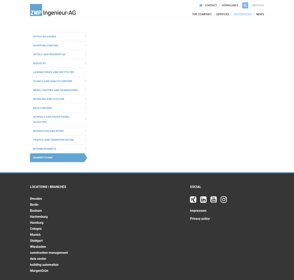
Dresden (36, 199)
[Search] (245, 5)
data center (38, 259)
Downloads (230, 5)
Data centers (42, 107)
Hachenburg (39, 217)
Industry (39, 63)
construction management (49, 253)
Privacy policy (200, 219)
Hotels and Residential (49, 54)
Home (200, 3)
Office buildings (44, 36)
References (243, 14)
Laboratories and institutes (53, 72)
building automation (44, 265)
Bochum (36, 211)
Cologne (36, 229)
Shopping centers (45, 45)
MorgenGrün (39, 271)
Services (222, 14)
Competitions (42, 157)
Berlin (34, 205)
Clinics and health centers (52, 81)
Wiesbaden (38, 247)
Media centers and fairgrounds (55, 90)
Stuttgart (36, 241)
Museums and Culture (48, 98)
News (260, 14)
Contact (211, 5)
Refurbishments (44, 148)
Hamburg (36, 223)
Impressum (198, 211)
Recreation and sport (48, 130)
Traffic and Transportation (53, 139)
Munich (35, 235)
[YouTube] (214, 201)
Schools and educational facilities (51, 119)
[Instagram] (224, 201)
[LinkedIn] (203, 201)
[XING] (193, 201)
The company (202, 14)
